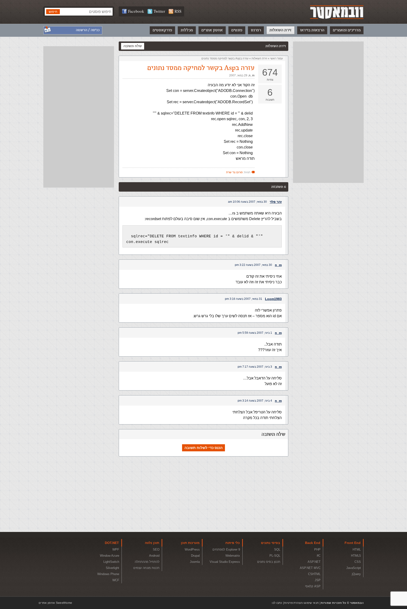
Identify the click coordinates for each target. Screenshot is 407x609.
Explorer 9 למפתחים (226, 549)
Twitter (159, 11)
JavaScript (353, 568)
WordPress (192, 549)
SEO (156, 549)
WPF (115, 549)
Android (154, 555)
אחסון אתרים (212, 30)
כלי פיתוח (232, 543)
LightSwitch (111, 562)
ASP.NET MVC (310, 568)
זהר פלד (276, 202)
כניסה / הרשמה (88, 30)
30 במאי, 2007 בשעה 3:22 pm (253, 265)
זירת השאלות (280, 30)
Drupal (195, 555)
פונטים (236, 30)
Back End (312, 543)
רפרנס (256, 30)
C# (319, 555)
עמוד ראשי (276, 58)
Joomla (195, 562)
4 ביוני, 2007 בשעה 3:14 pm (255, 400)
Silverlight (112, 568)
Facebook (136, 11)
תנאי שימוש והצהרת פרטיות (301, 603)
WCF (115, 580)
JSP (318, 580)
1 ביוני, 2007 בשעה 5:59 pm (255, 332)
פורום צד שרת (234, 172)
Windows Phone (108, 574)
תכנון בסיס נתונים (268, 562)
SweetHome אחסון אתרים (55, 603)
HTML (357, 549)
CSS (357, 562)
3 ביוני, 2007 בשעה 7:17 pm (255, 366)
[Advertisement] (328, 112)
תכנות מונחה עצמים (146, 568)
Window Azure (109, 555)
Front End (353, 543)
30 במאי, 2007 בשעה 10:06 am (247, 201)
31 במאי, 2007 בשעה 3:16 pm (243, 298)
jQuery (356, 574)
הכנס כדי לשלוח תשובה (203, 448)
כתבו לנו (277, 603)
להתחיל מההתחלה (147, 562)
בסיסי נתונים (270, 543)
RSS (178, 11)
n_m (252, 75)
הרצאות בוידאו (312, 30)
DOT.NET (112, 543)
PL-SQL (274, 555)
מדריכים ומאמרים (347, 30)
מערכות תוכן (190, 543)
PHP (317, 549)
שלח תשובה (132, 46)
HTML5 (356, 555)
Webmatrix (232, 555)
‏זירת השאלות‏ (259, 58)
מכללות (187, 30)
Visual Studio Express (225, 562)
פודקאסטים (162, 30)
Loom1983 (273, 299)
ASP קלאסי (313, 586)
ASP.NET (314, 562)
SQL (277, 549)
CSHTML (314, 574)
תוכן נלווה (152, 543)
